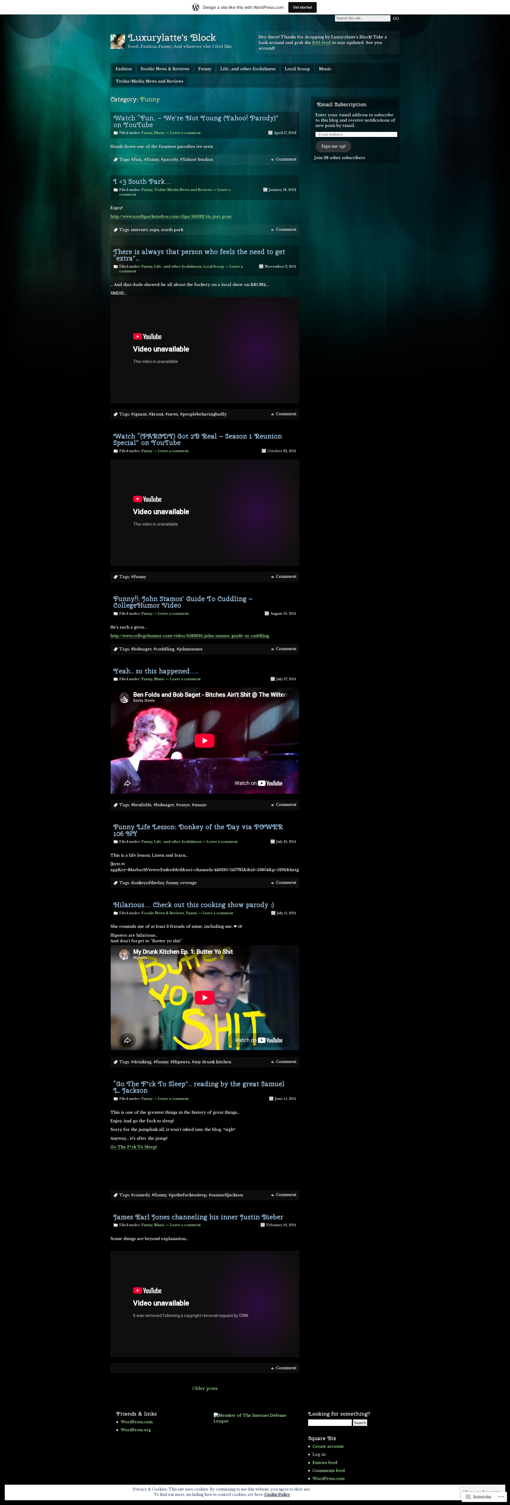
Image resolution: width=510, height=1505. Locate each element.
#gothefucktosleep (188, 1195)
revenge (188, 883)
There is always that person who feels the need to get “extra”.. (199, 255)
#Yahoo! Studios (196, 159)
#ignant (139, 414)
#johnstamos (189, 649)
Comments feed (329, 1470)
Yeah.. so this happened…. (155, 671)
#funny (151, 159)
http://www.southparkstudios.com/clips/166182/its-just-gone (171, 216)
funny (172, 883)
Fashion (124, 69)
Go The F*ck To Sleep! (133, 1147)
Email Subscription (342, 104)
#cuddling (163, 649)
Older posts (205, 1388)
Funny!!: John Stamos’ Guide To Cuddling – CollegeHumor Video (183, 602)
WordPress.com (137, 1422)
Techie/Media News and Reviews (149, 81)
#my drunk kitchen (211, 1062)
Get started (302, 7)
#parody (169, 159)
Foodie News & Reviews (165, 69)
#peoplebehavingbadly (203, 414)
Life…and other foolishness (248, 69)
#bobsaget (141, 649)
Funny (204, 69)
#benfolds (141, 805)
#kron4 (156, 414)
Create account (328, 1446)
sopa (154, 230)
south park (172, 230)
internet (139, 230)
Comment (286, 159)
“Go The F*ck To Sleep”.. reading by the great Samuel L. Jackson (199, 1087)
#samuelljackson (226, 1195)
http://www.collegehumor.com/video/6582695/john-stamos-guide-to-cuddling (189, 636)
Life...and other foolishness (178, 266)
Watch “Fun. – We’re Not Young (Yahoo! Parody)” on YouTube (196, 121)
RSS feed (321, 42)
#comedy (140, 1195)
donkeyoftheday (147, 883)
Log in (319, 1454)
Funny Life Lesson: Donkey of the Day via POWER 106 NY (198, 830)
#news (171, 414)
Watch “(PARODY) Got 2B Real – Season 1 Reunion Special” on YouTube (197, 439)
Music (325, 69)
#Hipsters (180, 1062)
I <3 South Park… (142, 181)
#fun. (136, 159)
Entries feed (325, 1462)
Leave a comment (185, 133)
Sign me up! (333, 146)
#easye (183, 805)
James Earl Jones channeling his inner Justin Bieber (198, 1217)
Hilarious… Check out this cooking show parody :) (193, 904)
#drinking (141, 1062)
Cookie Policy (277, 1494)
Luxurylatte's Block (172, 37)
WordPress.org (136, 1430)
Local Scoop (297, 69)
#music (199, 805)
